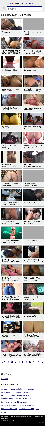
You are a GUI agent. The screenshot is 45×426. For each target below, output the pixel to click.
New (24, 3)
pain (37, 409)
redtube (19, 389)
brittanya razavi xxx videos (11, 402)
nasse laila (5, 392)
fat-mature (27, 396)
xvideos (12, 389)
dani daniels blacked (9, 409)
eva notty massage (8, 405)
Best (31, 3)
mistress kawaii (7, 399)
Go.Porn (4, 379)
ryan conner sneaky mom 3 (11, 396)
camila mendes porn (26, 409)
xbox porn (27, 402)
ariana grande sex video (20, 392)
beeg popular (28, 389)
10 (37, 362)
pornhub (4, 389)
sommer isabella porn (22, 399)
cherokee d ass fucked (25, 405)
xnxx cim (4, 412)
